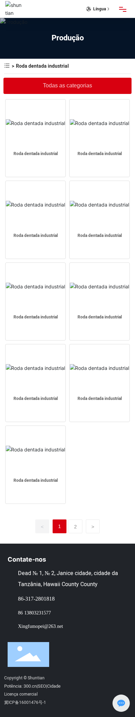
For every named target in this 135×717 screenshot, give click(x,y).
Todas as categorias (67, 85)
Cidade (54, 686)
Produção (68, 38)
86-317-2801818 (36, 599)
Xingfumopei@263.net (40, 626)
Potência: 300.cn (20, 686)
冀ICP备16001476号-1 (25, 702)
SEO (42, 686)
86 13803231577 (34, 612)
